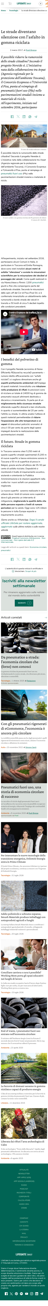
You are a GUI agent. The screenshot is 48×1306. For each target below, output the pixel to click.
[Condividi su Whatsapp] (29, 116)
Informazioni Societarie (24, 1241)
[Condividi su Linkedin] (24, 116)
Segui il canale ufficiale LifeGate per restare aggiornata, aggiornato (22, 523)
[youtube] (26, 1293)
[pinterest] (16, 1293)
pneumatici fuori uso (11, 173)
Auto (3, 747)
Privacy (24, 1237)
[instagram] (31, 1293)
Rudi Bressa (31, 50)
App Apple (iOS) (24, 1177)
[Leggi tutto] (45, 617)
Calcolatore (24, 1200)
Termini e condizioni (24, 1245)
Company (24, 1218)
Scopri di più (30, 571)
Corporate (24, 1196)
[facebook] (6, 1293)
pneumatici (38, 282)
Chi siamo (24, 1226)
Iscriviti (22, 603)
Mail (24, 1233)
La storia (24, 1229)
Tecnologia (5, 681)
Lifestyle (4, 1103)
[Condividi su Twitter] (18, 116)
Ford (16, 815)
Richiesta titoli (24, 1193)
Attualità (24, 1170)
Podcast (24, 1189)
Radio (24, 1185)
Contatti (24, 1222)
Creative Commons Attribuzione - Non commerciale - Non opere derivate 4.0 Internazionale (23, 540)
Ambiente (5, 813)
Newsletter (24, 1173)
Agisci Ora (24, 1204)
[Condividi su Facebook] (12, 116)
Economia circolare (38, 547)
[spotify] (21, 1293)
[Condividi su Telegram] (35, 116)
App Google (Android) (24, 1181)
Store (13, 3)
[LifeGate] (24, 3)
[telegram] (41, 1293)
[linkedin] (36, 1293)
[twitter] (11, 1293)
